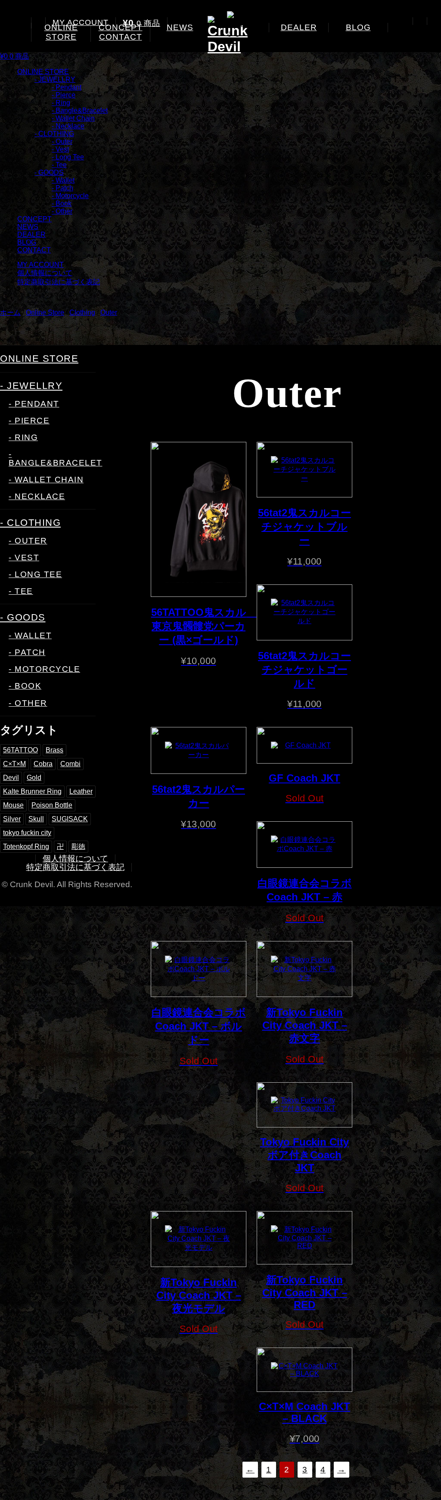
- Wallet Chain (73, 118)
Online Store (45, 312)
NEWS (180, 27)
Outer (108, 312)
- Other (62, 211)
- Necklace (68, 126)
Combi (70, 763)
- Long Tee (68, 157)
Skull (36, 819)
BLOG (358, 27)
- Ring (61, 102)
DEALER (299, 27)
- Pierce (63, 95)
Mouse (13, 805)
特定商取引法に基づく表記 (58, 282)
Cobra (43, 763)
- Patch (62, 188)
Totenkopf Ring (26, 846)
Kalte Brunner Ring (32, 791)
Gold (34, 777)
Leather (81, 791)
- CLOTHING (54, 133)
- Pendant (66, 87)
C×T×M (14, 763)
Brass (54, 750)
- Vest (60, 149)
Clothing (82, 312)
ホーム (10, 312)
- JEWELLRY (54, 79)
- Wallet (63, 180)
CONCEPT (34, 219)
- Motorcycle (70, 195)
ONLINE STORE (61, 32)
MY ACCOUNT (81, 22)
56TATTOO (20, 750)
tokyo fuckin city (27, 832)
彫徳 (78, 846)
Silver (12, 819)
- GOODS (49, 172)
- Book (61, 203)
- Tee (59, 164)
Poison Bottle (51, 805)
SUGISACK (70, 819)
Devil (11, 777)
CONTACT (120, 36)
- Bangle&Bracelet (80, 110)
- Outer (62, 141)
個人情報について (44, 272)
